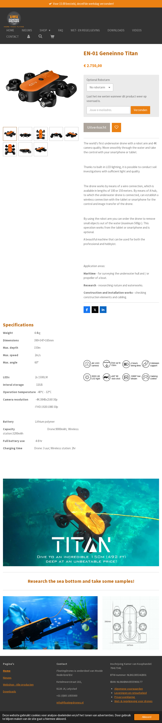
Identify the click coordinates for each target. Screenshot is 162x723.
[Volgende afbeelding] (73, 88)
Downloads (9, 691)
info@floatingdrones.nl (70, 702)
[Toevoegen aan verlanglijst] (116, 127)
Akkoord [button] (146, 717)
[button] (10, 134)
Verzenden (140, 110)
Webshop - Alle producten (18, 684)
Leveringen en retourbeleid (130, 693)
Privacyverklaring (125, 697)
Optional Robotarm (98, 80)
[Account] (28, 37)
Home (6, 671)
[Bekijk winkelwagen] (52, 37)
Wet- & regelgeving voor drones (133, 701)
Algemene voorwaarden (128, 688)
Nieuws (7, 677)
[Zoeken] (40, 36)
